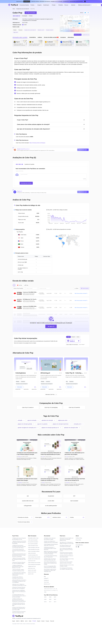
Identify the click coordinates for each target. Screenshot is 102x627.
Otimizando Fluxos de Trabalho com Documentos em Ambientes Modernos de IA (66, 539)
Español (38, 621)
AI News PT (46, 578)
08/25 (50, 599)
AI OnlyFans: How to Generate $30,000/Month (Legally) (49, 538)
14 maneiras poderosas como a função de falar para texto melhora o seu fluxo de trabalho (19, 596)
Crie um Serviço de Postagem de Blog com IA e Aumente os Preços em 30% (66, 549)
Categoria (39, 5)
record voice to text (31, 560)
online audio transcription (33, 540)
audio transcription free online (33, 549)
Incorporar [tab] (63, 37)
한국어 (26, 621)
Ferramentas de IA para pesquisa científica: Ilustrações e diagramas (66, 553)
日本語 (30, 621)
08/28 (50, 597)
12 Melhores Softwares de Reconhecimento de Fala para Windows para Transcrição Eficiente (19, 600)
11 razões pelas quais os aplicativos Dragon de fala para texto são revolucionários (19, 574)
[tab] (51, 37)
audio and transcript (32, 553)
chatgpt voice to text (32, 566)
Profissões (60, 5)
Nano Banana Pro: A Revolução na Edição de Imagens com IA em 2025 (66, 543)
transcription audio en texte (33, 538)
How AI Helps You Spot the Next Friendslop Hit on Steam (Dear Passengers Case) (50, 570)
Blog (45, 576)
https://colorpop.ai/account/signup (37, 142)
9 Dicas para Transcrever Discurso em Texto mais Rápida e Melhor (18, 563)
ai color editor (51, 500)
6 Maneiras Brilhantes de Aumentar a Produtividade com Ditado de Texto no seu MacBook (19, 581)
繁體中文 (22, 621)
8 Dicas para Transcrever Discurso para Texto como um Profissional (18, 588)
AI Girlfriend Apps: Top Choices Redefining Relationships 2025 (50, 559)
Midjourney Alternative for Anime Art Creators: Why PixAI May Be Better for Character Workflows (50, 552)
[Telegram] (78, 546)
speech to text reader (32, 570)
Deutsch (43, 621)
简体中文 (17, 621)
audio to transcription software (33, 551)
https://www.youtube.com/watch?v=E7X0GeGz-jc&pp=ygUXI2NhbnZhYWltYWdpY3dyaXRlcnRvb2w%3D (81, 307)
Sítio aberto (19, 387)
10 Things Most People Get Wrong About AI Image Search (50, 556)
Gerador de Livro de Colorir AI (22, 8)
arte (28, 496)
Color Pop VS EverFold (74, 407)
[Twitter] (76, 546)
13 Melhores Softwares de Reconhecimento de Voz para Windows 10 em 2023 (17, 566)
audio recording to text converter (34, 562)
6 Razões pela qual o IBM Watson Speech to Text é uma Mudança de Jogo (18, 591)
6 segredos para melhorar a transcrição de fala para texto (17, 577)
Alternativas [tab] (71, 37)
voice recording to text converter (34, 556)
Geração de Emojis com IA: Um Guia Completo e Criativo (67, 565)
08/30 (45, 597)
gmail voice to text (31, 568)
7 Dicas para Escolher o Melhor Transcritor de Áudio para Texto (18, 570)
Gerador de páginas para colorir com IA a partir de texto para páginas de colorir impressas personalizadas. (50, 377)
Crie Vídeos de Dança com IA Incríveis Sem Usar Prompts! (65, 546)
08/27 (55, 597)
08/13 (55, 601)
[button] (76, 288)
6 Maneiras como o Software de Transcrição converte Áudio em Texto (19, 585)
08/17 (50, 601)
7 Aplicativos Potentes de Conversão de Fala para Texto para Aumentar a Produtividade (19, 542)
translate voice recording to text (34, 558)
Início (14, 8)
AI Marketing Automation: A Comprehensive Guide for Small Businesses (50, 548)
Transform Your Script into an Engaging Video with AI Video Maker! (51, 542)
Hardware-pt (46, 580)
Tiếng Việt (52, 621)
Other (45, 592)
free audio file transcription (33, 541)
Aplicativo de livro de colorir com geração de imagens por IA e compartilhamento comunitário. (76, 376)
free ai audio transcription (33, 543)
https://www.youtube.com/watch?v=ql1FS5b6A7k (81, 293)
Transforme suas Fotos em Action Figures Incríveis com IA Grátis (66, 562)
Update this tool (86, 34)
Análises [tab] (40, 37)
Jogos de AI (15, 32)
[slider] (16, 16)
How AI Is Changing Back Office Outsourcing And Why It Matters (50, 566)
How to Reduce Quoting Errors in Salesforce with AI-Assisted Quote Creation (50, 563)
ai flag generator (28, 505)
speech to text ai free (32, 572)
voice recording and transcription (34, 564)
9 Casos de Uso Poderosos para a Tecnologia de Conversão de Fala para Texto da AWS (18, 608)
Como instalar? (82, 344)
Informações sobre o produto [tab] (20, 37)
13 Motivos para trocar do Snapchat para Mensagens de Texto (19, 538)
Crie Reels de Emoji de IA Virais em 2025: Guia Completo (66, 556)
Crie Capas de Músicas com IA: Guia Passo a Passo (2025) (67, 559)
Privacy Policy (78, 540)
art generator (51, 496)
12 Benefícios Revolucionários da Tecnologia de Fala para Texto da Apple (18, 604)
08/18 (45, 601)
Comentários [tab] (32, 37)
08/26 (45, 599)
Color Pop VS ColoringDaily (51, 407)
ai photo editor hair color (27, 500)
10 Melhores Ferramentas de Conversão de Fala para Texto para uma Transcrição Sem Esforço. (19, 546)
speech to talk (30, 573)
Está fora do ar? (47, 584)
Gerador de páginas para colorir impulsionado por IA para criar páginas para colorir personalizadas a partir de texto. (26, 377)
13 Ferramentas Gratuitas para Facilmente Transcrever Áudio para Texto (18, 551)
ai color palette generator (51, 505)
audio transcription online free (33, 547)
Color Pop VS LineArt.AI (27, 407)
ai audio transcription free (33, 555)
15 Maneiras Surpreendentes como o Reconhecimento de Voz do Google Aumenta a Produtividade (19, 555)
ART (74, 496)
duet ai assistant (74, 500)
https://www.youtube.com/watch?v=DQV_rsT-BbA (81, 300)
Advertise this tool (77, 34)
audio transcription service (33, 545)
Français (47, 621)
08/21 (55, 599)
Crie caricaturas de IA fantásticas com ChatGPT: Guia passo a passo (66, 568)
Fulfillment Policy (79, 538)
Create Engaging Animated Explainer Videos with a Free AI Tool (51, 545)
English (13, 621)
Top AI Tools (46, 582)
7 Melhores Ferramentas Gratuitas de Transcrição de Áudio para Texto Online (19, 559)
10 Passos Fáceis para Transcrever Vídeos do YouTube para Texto (19, 612)
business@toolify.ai (79, 544)
